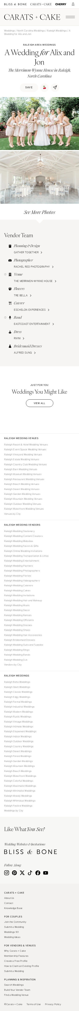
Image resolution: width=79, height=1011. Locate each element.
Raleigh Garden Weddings (18, 761)
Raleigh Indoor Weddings (18, 736)
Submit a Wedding (14, 927)
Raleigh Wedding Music (17, 605)
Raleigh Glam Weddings (17, 687)
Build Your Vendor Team (17, 990)
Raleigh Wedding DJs (15, 660)
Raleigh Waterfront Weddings (20, 776)
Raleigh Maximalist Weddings (20, 786)
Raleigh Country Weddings (18, 746)
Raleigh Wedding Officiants (19, 620)
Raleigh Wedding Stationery (19, 531)
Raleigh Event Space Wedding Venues (25, 449)
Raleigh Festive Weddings (18, 805)
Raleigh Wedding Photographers (22, 570)
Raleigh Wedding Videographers (22, 580)
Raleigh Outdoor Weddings (18, 741)
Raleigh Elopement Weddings (20, 731)
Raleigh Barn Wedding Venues (20, 469)
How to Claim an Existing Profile (21, 966)
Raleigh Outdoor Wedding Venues (22, 504)
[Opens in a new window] (15, 4)
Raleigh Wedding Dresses (18, 625)
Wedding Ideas (12, 937)
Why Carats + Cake (15, 951)
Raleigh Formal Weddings (18, 702)
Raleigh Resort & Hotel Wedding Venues (26, 444)
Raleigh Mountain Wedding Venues (23, 499)
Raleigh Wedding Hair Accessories (23, 635)
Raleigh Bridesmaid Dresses (19, 640)
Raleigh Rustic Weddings (17, 716)
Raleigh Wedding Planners (18, 566)
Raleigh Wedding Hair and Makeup (23, 600)
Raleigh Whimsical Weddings (19, 800)
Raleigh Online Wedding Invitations (23, 551)
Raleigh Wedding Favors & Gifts (21, 546)
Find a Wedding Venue (16, 995)
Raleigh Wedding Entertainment (21, 560)
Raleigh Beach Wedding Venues (21, 484)
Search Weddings (14, 985)
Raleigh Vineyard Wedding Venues (23, 454)
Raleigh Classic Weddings (18, 692)
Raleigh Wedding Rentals (18, 615)
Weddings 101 (11, 932)
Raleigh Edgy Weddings (17, 697)
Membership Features (16, 956)
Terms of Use (34, 1004)
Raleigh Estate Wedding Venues (21, 459)
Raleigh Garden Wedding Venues (22, 494)
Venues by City (12, 514)
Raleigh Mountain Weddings (19, 766)
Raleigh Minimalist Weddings (19, 790)
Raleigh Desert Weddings (18, 751)
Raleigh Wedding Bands (17, 654)
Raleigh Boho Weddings (17, 682)
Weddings (9, 30)
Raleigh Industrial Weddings (19, 706)
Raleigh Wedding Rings (16, 650)
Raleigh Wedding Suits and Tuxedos (23, 645)
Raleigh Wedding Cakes (17, 590)
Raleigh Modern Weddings (18, 711)
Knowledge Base (13, 908)
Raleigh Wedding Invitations (19, 595)
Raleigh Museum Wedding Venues (22, 474)
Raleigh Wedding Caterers (18, 585)
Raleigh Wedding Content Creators (23, 536)
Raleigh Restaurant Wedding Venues (24, 479)
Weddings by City (13, 810)
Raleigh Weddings (57, 30)
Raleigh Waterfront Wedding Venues (24, 509)
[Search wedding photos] (60, 4)
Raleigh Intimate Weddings (18, 726)
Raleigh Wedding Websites (18, 541)
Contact (8, 903)
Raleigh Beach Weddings (18, 771)
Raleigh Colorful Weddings (18, 781)
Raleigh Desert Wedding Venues (21, 489)
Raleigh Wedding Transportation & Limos (26, 556)
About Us (9, 898)
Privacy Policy (53, 1004)
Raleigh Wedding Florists (17, 575)
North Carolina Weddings (31, 30)
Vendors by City (13, 664)
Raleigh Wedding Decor (17, 610)
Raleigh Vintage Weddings (18, 721)
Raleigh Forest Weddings (17, 756)
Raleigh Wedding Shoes (17, 630)
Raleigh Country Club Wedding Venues (25, 464)
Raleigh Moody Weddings (18, 796)
